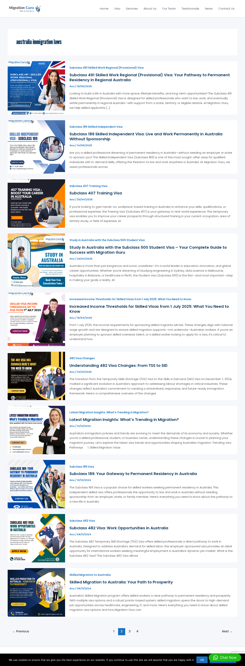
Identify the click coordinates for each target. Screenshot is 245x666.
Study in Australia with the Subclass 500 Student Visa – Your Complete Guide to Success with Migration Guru (148, 250)
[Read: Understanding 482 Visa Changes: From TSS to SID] (36, 376)
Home (104, 8)
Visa (117, 8)
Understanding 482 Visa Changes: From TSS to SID (118, 365)
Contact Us (226, 8)
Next (227, 631)
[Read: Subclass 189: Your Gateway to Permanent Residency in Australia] (36, 484)
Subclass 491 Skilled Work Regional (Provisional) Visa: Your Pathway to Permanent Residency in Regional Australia (149, 77)
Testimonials (190, 8)
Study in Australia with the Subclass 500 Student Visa (107, 240)
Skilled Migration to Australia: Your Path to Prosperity (121, 582)
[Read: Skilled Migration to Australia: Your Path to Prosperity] (36, 592)
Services (132, 8)
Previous (20, 631)
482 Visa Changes (82, 358)
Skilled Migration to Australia (90, 575)
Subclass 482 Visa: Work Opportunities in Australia (118, 528)
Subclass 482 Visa (82, 521)
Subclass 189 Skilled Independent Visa (95, 127)
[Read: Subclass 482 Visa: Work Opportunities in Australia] (36, 538)
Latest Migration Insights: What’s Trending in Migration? (109, 412)
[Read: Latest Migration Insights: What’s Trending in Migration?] (36, 430)
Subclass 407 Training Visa (88, 186)
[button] (225, 657)
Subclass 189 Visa (81, 467)
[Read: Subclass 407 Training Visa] (36, 203)
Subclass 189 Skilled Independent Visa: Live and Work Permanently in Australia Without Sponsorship (145, 136)
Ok (202, 660)
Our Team (169, 8)
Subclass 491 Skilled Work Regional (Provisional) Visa (106, 68)
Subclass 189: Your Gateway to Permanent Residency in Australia (133, 473)
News (209, 8)
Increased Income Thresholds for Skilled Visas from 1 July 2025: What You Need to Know (130, 299)
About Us (150, 8)
